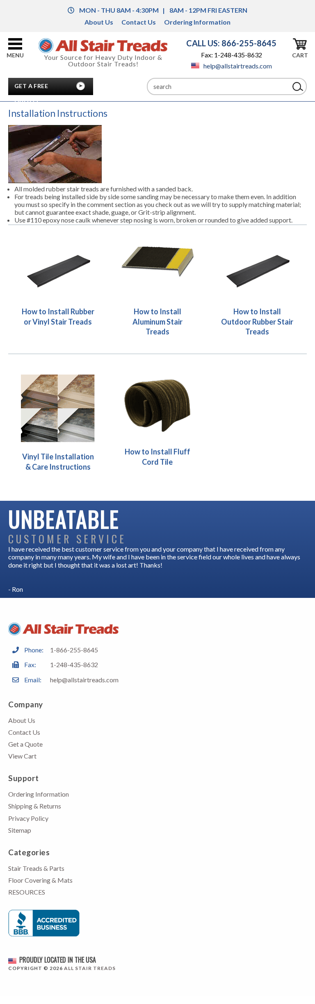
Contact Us (138, 22)
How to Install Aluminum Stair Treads (157, 321)
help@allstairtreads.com (237, 66)
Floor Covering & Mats (40, 880)
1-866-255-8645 (74, 650)
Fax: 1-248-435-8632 (231, 55)
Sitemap (19, 830)
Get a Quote (25, 744)
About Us (98, 22)
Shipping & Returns (34, 806)
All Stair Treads (90, 968)
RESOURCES (26, 892)
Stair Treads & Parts (36, 868)
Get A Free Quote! (31, 88)
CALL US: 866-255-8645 (231, 43)
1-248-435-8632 (74, 664)
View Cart (22, 756)
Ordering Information (197, 22)
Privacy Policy (28, 818)
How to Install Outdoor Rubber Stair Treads (257, 321)
